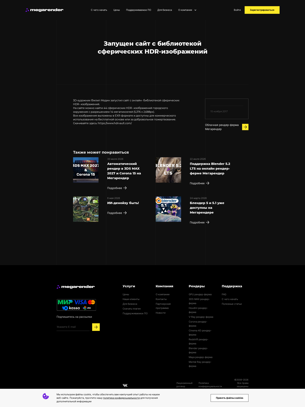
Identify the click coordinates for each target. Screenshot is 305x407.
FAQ (224, 294)
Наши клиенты (131, 299)
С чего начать (99, 9)
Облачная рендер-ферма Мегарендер (222, 127)
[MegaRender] (44, 10)
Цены (116, 9)
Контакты (161, 299)
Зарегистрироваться (262, 9)
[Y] (96, 327)
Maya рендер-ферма (200, 357)
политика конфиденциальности (121, 397)
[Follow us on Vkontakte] (125, 385)
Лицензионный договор (184, 385)
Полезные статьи (232, 303)
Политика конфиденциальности (210, 385)
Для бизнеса (164, 9)
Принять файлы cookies (229, 397)
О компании (185, 9)
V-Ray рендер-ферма (201, 316)
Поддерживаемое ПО (138, 9)
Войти (237, 9)
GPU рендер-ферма (200, 294)
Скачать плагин (132, 308)
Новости (161, 312)
